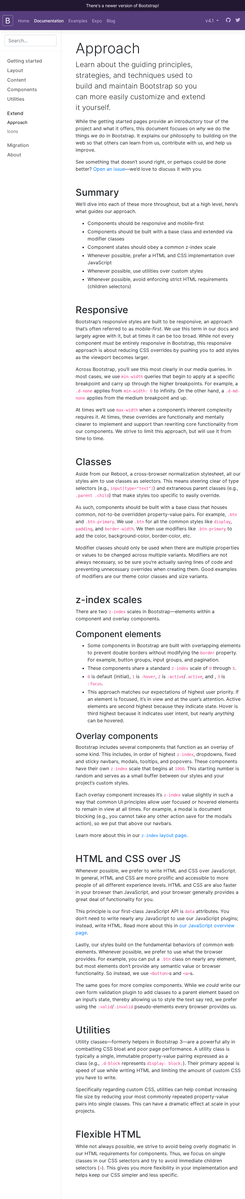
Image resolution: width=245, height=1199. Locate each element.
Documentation (49, 20)
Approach (17, 122)
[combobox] (30, 40)
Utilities (15, 99)
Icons (12, 131)
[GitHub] (228, 21)
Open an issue (109, 169)
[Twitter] (238, 21)
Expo (97, 20)
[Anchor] (123, 192)
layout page (163, 835)
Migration (18, 145)
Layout (15, 70)
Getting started (24, 61)
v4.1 (210, 21)
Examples (77, 20)
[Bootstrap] (7, 20)
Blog (111, 20)
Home (23, 20)
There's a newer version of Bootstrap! (122, 5)
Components (22, 89)
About (14, 155)
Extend (15, 113)
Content (16, 80)
